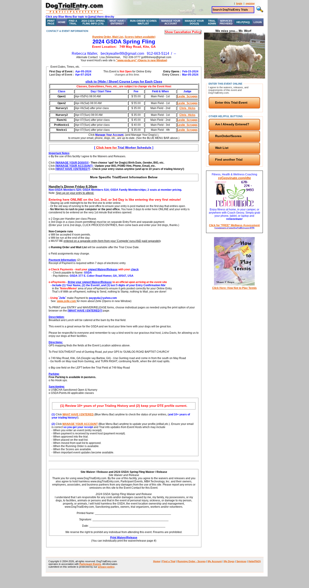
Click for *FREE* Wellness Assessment (234, 226)
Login (258, 22)
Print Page (51, 22)
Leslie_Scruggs (187, 96)
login (239, 3)
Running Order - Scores (191, 561)
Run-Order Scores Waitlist (143, 22)
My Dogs (229, 561)
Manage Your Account (170, 22)
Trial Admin (212, 22)
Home (61, 22)
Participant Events (90, 564)
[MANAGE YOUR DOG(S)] (71, 162)
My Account (215, 561)
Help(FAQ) (243, 22)
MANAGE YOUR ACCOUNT (80, 424)
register (250, 3)
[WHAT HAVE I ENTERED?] (72, 169)
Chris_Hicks (187, 108)
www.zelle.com (67, 301)
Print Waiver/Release (123, 537)
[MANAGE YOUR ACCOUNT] (74, 165)
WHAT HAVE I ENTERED (78, 414)
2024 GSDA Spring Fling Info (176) (93, 22)
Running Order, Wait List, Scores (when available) (123, 36)
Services (241, 561)
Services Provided (226, 22)
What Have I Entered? (117, 22)
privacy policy (106, 566)
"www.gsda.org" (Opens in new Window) (141, 60)
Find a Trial (73, 22)
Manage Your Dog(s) (194, 22)
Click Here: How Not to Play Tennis (234, 288)
